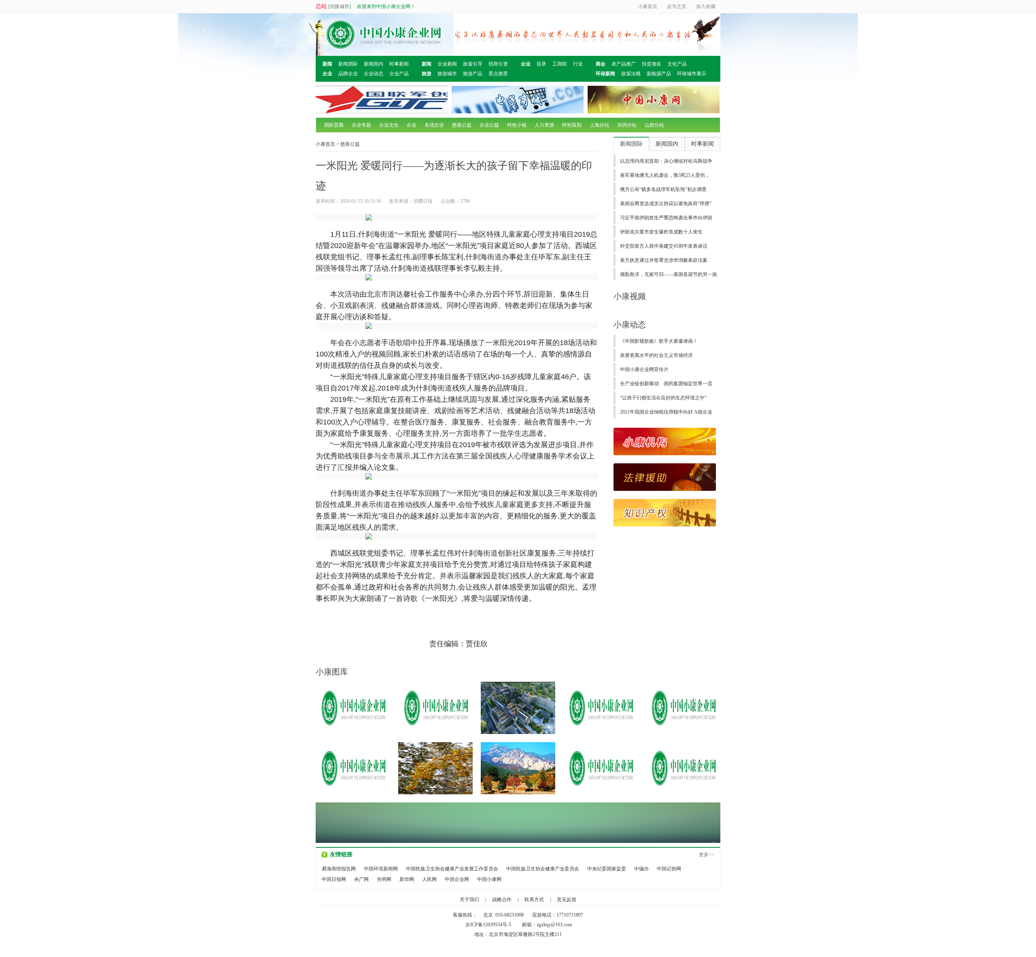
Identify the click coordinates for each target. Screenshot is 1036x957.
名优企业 (434, 125)
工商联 (559, 64)
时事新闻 (399, 64)
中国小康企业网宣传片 (644, 369)
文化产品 (677, 64)
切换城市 (339, 6)
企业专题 (361, 125)
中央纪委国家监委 (606, 869)
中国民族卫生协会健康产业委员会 (542, 869)
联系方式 (534, 899)
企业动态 (373, 73)
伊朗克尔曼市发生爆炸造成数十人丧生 (661, 232)
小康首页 (325, 144)
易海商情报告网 (339, 869)
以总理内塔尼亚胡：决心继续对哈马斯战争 (666, 161)
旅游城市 (447, 73)
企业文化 (389, 125)
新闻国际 (348, 64)
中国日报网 (334, 879)
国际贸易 (334, 125)
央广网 (361, 879)
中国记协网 (669, 869)
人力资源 (544, 125)
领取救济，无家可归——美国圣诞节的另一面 (668, 274)
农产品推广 (623, 64)
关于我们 (469, 899)
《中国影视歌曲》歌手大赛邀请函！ (659, 341)
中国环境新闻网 (381, 869)
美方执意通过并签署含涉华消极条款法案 (663, 260)
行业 (578, 64)
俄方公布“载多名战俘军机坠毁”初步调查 (663, 189)
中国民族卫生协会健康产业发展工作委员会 (452, 869)
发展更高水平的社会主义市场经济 (656, 355)
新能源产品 (659, 73)
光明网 (384, 879)
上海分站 (599, 125)
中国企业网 (457, 879)
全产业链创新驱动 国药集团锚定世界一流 (666, 383)
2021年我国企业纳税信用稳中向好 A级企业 (666, 412)
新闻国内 (373, 64)
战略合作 (502, 899)
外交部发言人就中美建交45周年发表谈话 (663, 246)
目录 (541, 64)
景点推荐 (498, 73)
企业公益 (489, 125)
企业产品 (399, 73)
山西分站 (654, 125)
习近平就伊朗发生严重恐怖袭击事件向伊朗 (666, 218)
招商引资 (498, 64)
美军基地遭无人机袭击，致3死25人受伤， (665, 175)
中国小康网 (489, 879)
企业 (411, 125)
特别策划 (572, 125)
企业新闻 (447, 64)
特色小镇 (516, 125)
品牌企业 (348, 73)
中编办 (641, 869)
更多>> (706, 854)
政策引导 (472, 64)
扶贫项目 (651, 64)
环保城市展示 (691, 73)
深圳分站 (627, 125)
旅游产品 (472, 73)
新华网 (406, 879)
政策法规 (631, 73)
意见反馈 (566, 899)
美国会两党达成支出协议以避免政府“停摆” (665, 203)
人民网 (429, 879)
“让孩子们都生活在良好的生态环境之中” (663, 398)
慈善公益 (461, 125)
